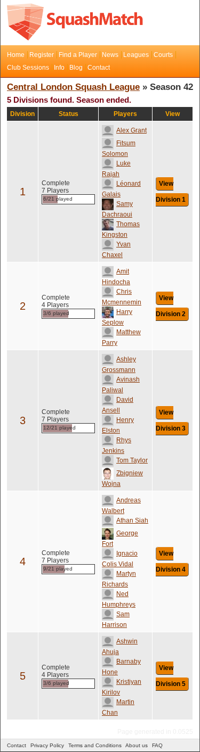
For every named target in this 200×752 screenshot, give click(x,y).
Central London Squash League (73, 87)
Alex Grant (131, 130)
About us (136, 745)
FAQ (157, 745)
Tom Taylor (132, 460)
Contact (98, 67)
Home (16, 55)
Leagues (136, 55)
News (110, 55)
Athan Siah (132, 520)
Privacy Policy (47, 745)
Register (41, 55)
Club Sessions (28, 67)
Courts (163, 55)
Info (59, 67)
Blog (76, 67)
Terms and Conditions (95, 745)
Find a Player (78, 55)
